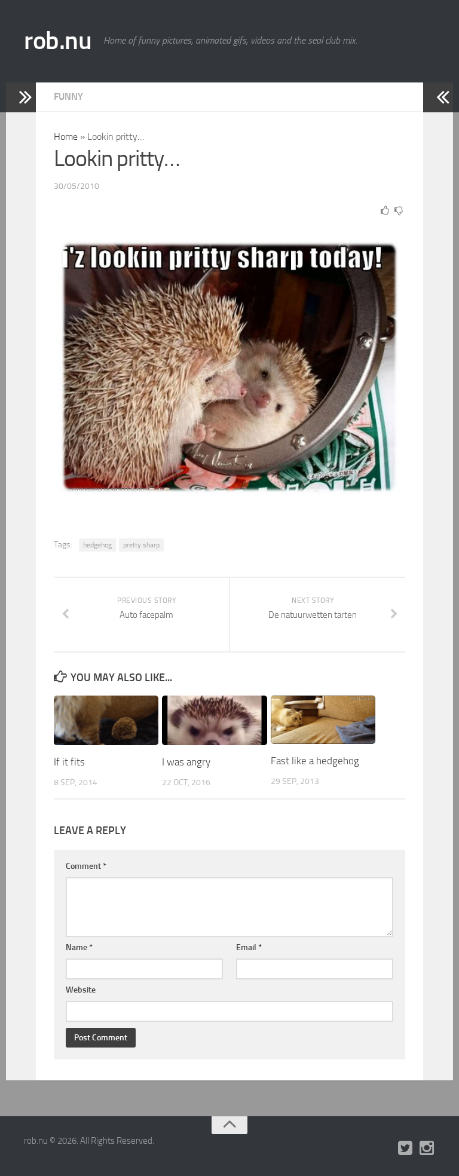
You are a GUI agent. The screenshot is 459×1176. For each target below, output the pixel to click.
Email (249, 947)
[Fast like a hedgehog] (323, 720)
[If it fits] (106, 720)
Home (66, 136)
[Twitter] (405, 1148)
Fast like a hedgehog (315, 761)
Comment (86, 866)
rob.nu (57, 41)
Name (79, 947)
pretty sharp (141, 545)
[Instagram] (426, 1148)
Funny (68, 96)
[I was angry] (214, 720)
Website (81, 990)
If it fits (69, 762)
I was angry (186, 762)
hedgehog (97, 545)
